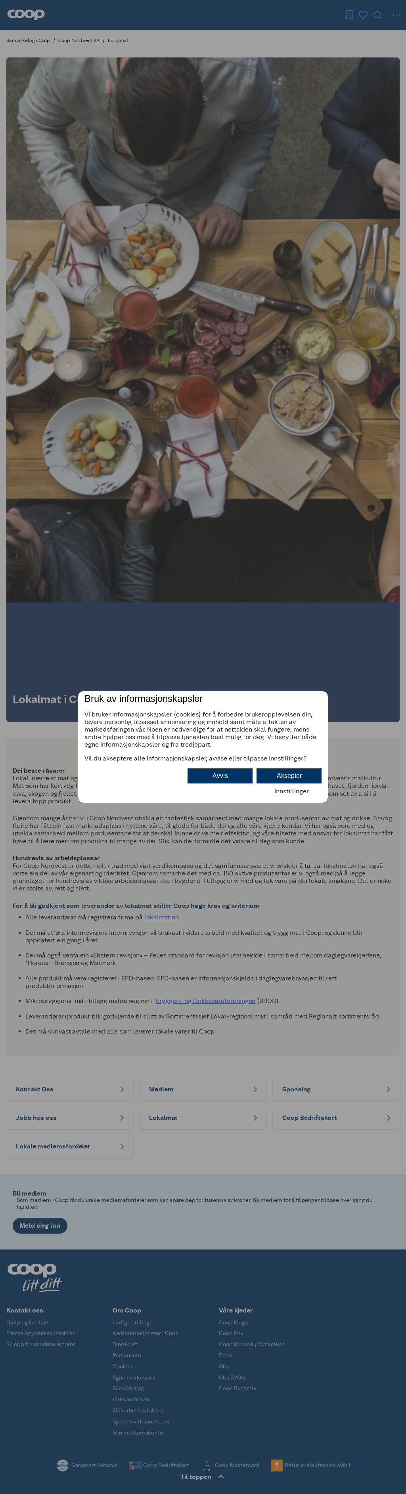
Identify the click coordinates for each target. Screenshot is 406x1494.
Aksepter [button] (289, 775)
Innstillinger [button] (291, 791)
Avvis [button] (220, 775)
